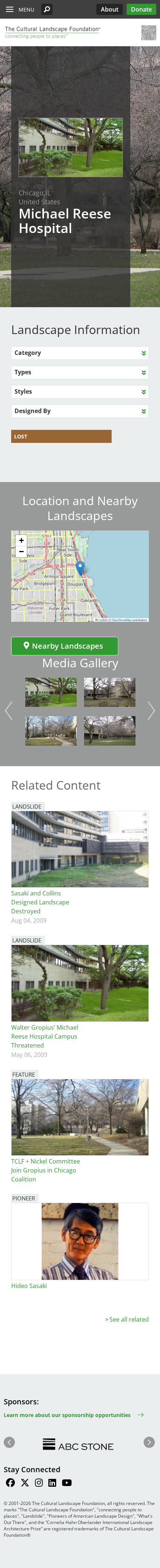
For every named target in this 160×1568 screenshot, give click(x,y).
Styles (23, 391)
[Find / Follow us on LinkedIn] (52, 1484)
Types (23, 372)
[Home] (52, 33)
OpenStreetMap (121, 620)
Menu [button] (26, 9)
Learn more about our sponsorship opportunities (67, 1415)
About (109, 9)
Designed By (33, 411)
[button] (46, 9)
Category (28, 353)
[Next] (151, 710)
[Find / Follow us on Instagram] (39, 1484)
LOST (20, 436)
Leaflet (102, 620)
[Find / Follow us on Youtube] (67, 1484)
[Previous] (8, 710)
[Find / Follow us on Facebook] (10, 1484)
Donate (141, 9)
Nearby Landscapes (67, 646)
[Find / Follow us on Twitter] (24, 1484)
